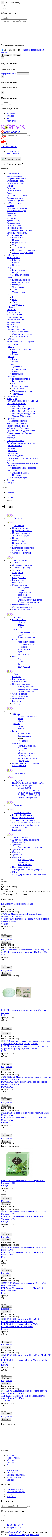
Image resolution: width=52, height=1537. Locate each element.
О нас (9, 1494)
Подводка (16, 285)
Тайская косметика (18, 421)
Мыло (15, 371)
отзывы (10, 116)
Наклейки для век (20, 282)
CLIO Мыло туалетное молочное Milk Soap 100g (24, 952)
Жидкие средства (20, 473)
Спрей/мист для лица (17, 208)
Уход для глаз (18, 292)
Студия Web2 (14, 1532)
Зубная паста (18, 366)
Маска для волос (14, 314)
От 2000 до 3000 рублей (23, 413)
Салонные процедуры (17, 233)
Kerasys (10, 894)
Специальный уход (16, 329)
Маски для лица (14, 235)
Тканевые (16, 245)
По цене (30, 904)
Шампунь (11, 309)
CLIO (20, 892)
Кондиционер (13, 312)
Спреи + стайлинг (20, 337)
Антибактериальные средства (21, 443)
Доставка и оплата (15, 1489)
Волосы (13, 307)
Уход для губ (18, 304)
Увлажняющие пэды (16, 210)
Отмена (17, 55)
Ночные (16, 240)
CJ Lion (8, 892)
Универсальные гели (22, 391)
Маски (15, 354)
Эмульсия (11, 218)
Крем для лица (14, 220)
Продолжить (23, 74)
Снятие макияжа (14, 176)
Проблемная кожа (15, 228)
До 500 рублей (19, 406)
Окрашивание (13, 322)
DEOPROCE (7, 1087)
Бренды (10, 480)
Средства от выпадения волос (21, 431)
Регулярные (17, 238)
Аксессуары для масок (22, 252)
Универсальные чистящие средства (23, 458)
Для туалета (12, 453)
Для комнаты (13, 448)
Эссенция (11, 213)
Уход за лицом (16, 203)
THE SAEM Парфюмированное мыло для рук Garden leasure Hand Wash (23, 1397)
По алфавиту (7, 904)
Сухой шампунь (14, 317)
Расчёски (11, 324)
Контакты (11, 121)
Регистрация (13, 151)
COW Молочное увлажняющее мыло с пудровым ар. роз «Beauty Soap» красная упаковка (24, 1047)
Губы (9, 294)
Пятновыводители (15, 455)
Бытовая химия (16, 440)
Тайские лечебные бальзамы (20, 433)
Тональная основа (20, 275)
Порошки (16, 475)
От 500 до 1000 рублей (23, 408)
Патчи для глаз (14, 225)
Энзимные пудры (15, 183)
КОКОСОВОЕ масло (17, 423)
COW (31, 892)
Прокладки (17, 374)
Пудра (15, 272)
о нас (9, 118)
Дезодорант (17, 393)
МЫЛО (10, 460)
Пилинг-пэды (13, 188)
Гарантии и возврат (16, 1491)
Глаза (9, 277)
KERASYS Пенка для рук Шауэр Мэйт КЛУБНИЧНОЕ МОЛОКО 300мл (19, 1325)
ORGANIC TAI (14, 435)
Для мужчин (12, 396)
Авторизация (13, 154)
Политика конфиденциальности (24, 1534)
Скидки (10, 482)
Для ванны (12, 450)
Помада (15, 299)
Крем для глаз (13, 223)
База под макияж (20, 270)
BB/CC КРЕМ (13, 257)
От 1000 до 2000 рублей (23, 411)
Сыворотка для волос (22, 334)
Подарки (13, 398)
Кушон (15, 262)
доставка (11, 113)
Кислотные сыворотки (17, 195)
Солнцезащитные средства (19, 230)
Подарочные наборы (16, 403)
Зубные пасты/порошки (18, 428)
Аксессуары (12, 327)
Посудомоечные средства (24, 468)
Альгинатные (18, 247)
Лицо (9, 267)
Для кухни (12, 465)
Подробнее (6, 939)
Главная (10, 492)
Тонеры (10, 205)
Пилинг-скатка (14, 191)
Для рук (10, 346)
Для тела (11, 376)
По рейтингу (20, 904)
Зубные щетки (19, 369)
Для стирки (12, 470)
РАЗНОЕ (11, 438)
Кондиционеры (19, 478)
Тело (11, 339)
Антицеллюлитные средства (20, 341)
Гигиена (10, 364)
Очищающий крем (15, 181)
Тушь (14, 290)
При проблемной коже (17, 426)
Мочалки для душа (21, 386)
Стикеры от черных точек (24, 250)
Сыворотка (12, 215)
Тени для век (18, 287)
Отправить (6, 55)
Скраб (9, 193)
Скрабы (16, 384)
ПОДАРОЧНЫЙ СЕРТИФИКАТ (22, 401)
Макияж (13, 255)
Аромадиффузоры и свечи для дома (23, 463)
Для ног (10, 356)
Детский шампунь (15, 319)
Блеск (15, 297)
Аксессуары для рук (21, 349)
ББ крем (16, 260)
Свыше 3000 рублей (21, 416)
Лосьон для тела (19, 388)
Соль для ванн (13, 344)
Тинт (14, 302)
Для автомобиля (14, 445)
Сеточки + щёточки (16, 200)
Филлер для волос (20, 332)
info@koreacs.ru (14, 1527)
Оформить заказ (8, 74)
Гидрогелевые (19, 243)
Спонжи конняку (15, 198)
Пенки (10, 186)
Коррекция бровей (21, 280)
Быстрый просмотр (10, 911)
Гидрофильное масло (16, 178)
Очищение (14, 173)
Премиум (11, 418)
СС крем (16, 265)
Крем (14, 351)
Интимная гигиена (21, 379)
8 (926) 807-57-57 (15, 1525)
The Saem (23, 894)
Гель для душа (19, 381)
